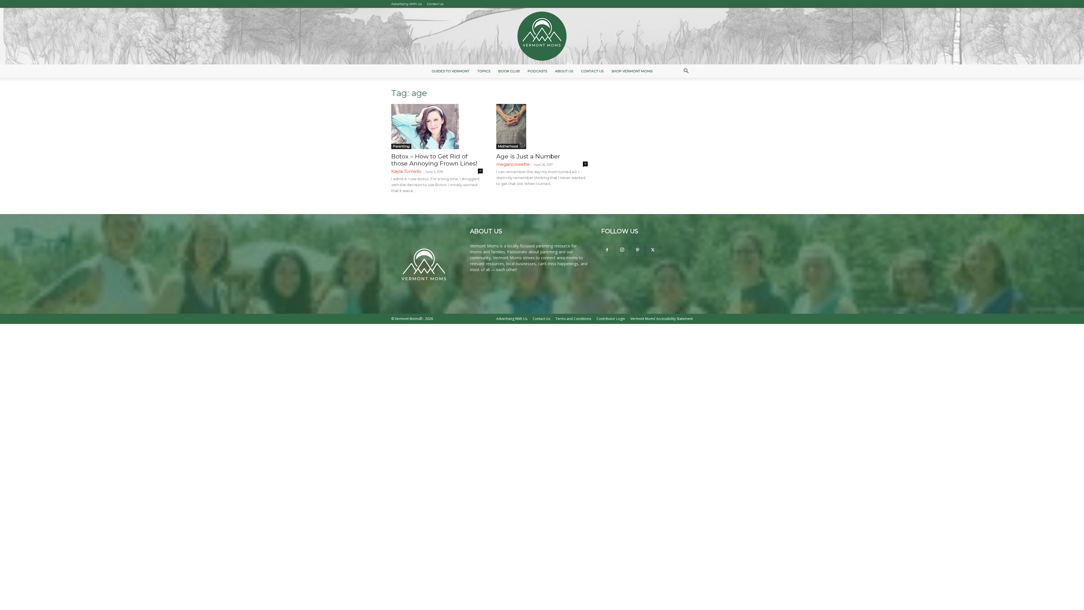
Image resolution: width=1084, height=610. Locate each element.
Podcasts (537, 71)
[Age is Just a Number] (542, 126)
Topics (483, 71)
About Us (564, 71)
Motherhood (508, 146)
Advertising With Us (406, 4)
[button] (686, 71)
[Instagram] (622, 250)
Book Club (509, 71)
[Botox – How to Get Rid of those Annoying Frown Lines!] (437, 126)
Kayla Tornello (406, 171)
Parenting (401, 146)
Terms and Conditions (573, 318)
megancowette (513, 164)
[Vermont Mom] (542, 36)
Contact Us (435, 4)
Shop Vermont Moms (631, 71)
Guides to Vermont (450, 71)
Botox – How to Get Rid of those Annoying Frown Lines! (434, 160)
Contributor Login (610, 318)
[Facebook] (607, 250)
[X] (652, 250)
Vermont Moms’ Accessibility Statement (661, 318)
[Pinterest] (637, 250)
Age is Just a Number (528, 156)
